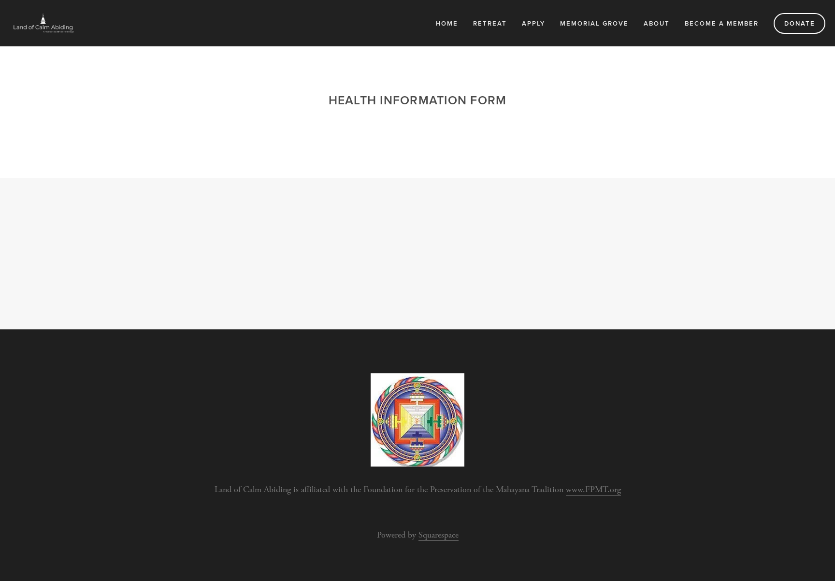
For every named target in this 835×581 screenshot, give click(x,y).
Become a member (722, 23)
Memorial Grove (594, 23)
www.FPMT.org (593, 489)
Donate (799, 23)
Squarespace (438, 534)
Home (447, 23)
